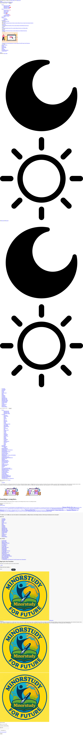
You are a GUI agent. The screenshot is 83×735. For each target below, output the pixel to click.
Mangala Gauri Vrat (15, 510)
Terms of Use (19, 0)
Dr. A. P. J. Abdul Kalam (41, 507)
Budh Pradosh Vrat (20, 507)
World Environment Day (32, 511)
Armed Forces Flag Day (4, 507)
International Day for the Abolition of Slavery (15, 508)
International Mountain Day (57, 508)
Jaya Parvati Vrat (72, 508)
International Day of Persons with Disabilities (31, 508)
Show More (5, 53)
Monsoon (20, 510)
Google (55, 507)
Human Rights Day (67, 507)
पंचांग (51, 511)
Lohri (11, 510)
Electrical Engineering (47, 507)
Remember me (3, 730)
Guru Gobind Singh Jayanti (59, 507)
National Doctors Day (43, 510)
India (74, 507)
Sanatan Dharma (71, 510)
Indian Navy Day (79, 507)
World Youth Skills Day (46, 511)
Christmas (25, 507)
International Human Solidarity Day (45, 508)
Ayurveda (9, 507)
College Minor (28, 507)
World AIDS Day (12, 511)
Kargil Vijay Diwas (7, 510)
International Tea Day (66, 508)
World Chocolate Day (25, 511)
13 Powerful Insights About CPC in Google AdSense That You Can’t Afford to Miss (15, 28)
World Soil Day (39, 511)
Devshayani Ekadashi (36, 507)
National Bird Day (30, 510)
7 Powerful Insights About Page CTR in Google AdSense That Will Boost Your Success (15, 25)
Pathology (65, 510)
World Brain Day (21, 511)
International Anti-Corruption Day (4, 508)
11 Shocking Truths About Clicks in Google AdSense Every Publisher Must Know (14, 30)
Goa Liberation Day (52, 507)
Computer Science (32, 507)
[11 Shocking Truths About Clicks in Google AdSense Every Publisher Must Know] (3, 29)
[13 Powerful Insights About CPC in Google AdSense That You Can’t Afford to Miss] (3, 27)
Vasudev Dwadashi (7, 511)
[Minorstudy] (6, 2)
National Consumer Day (38, 510)
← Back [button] (1, 565)
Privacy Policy (13, 0)
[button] (1, 1)
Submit (13, 569)
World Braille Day (17, 511)
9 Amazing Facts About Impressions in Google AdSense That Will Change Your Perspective (16, 43)
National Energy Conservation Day (55, 510)
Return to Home (2, 505)
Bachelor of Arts (14, 507)
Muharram (23, 510)
